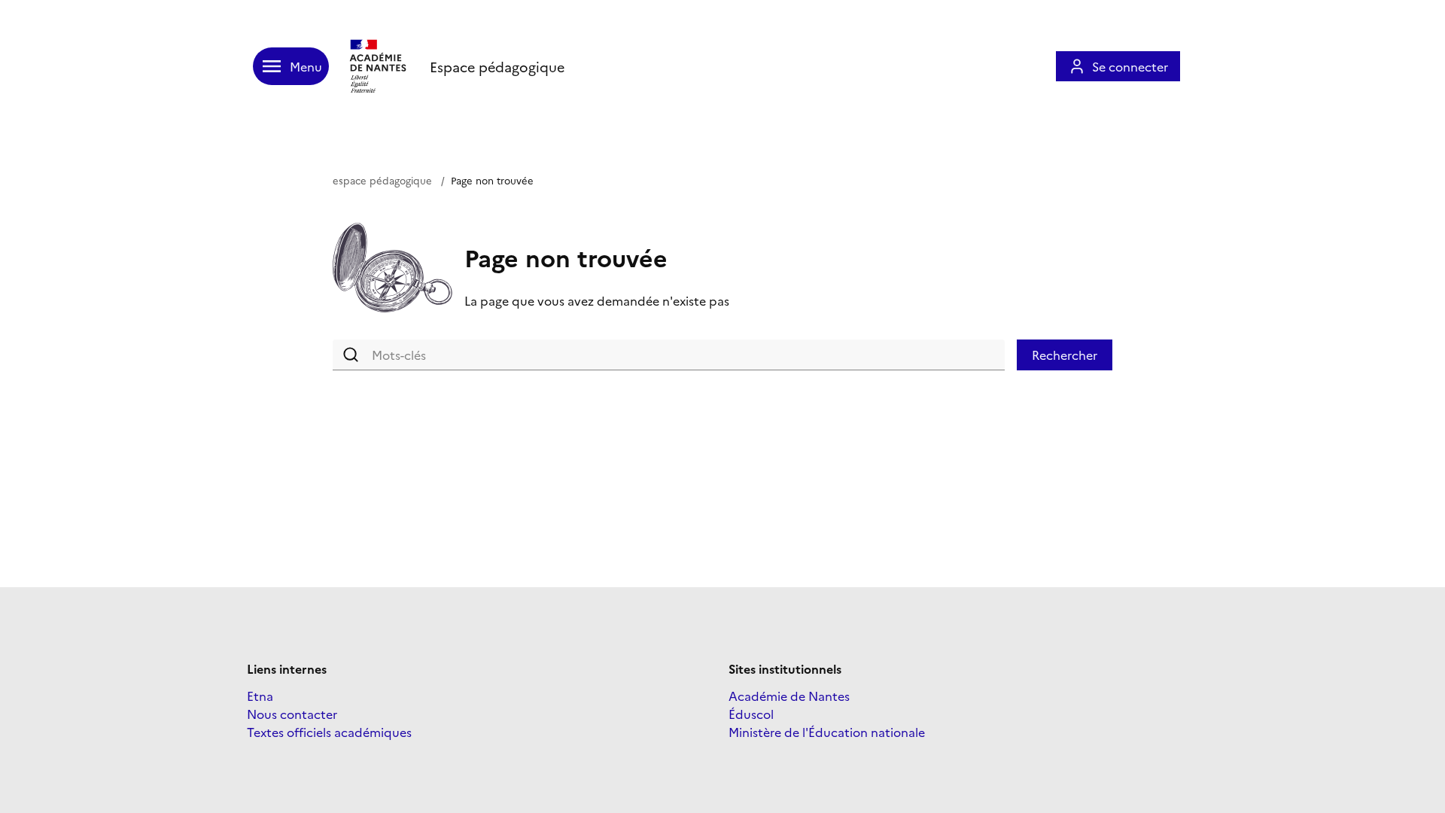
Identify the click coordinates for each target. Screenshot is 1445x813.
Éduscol (751, 713)
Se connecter (1130, 66)
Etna (260, 695)
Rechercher (1064, 354)
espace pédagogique (382, 180)
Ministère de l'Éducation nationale (827, 731)
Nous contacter (292, 713)
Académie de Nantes (789, 695)
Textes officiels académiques (329, 731)
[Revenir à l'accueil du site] (379, 66)
